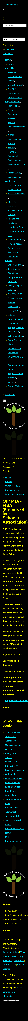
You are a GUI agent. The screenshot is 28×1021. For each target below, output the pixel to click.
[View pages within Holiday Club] (20, 311)
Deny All (16, 1000)
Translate (9, 49)
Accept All (5, 1000)
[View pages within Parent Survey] (21, 173)
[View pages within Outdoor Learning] (24, 240)
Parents (8, 481)
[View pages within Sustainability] (20, 177)
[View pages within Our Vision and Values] (14, 81)
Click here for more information (12, 992)
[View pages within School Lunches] (23, 336)
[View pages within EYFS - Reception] (8, 198)
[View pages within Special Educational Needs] (8, 131)
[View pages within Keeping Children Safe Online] (19, 332)
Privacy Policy (9, 965)
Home (8, 477)
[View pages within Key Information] (20, 102)
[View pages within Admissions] (19, 106)
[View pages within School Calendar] (23, 265)
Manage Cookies (11, 1000)
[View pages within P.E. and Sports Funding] (15, 215)
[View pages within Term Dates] (19, 269)
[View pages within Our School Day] (23, 85)
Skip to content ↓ (10, 5)
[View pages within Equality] (15, 148)
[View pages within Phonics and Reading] (16, 223)
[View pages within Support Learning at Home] (16, 378)
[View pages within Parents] (12, 261)
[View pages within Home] (11, 60)
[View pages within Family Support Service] (15, 290)
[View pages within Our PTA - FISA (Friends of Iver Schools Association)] (19, 307)
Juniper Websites (11, 952)
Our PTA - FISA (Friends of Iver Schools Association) (14, 490)
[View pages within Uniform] (15, 382)
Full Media (19, 960)
